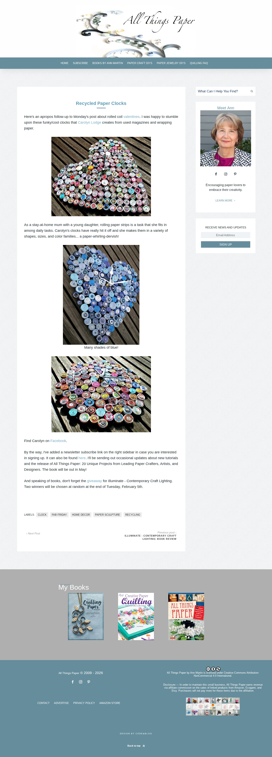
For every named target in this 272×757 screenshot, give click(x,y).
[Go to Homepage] (136, 31)
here (82, 458)
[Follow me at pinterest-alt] (235, 174)
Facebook (58, 441)
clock (42, 514)
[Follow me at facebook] (216, 174)
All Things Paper (176, 672)
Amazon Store (109, 703)
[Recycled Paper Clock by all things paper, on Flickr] (101, 295)
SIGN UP (225, 244)
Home (64, 63)
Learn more (224, 200)
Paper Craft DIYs (139, 63)
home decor (81, 514)
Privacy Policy (84, 703)
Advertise (61, 703)
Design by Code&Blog (136, 733)
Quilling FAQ (199, 63)
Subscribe (80, 63)
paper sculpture (107, 514)
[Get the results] (251, 91)
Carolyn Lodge (89, 122)
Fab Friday (59, 514)
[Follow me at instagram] (225, 174)
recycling (132, 514)
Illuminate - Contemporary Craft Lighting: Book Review (150, 537)
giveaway (94, 481)
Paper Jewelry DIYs (171, 63)
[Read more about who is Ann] (225, 165)
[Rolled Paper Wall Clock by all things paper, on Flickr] (101, 394)
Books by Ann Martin (107, 63)
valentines (131, 117)
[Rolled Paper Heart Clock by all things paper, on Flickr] (101, 176)
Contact (43, 703)
